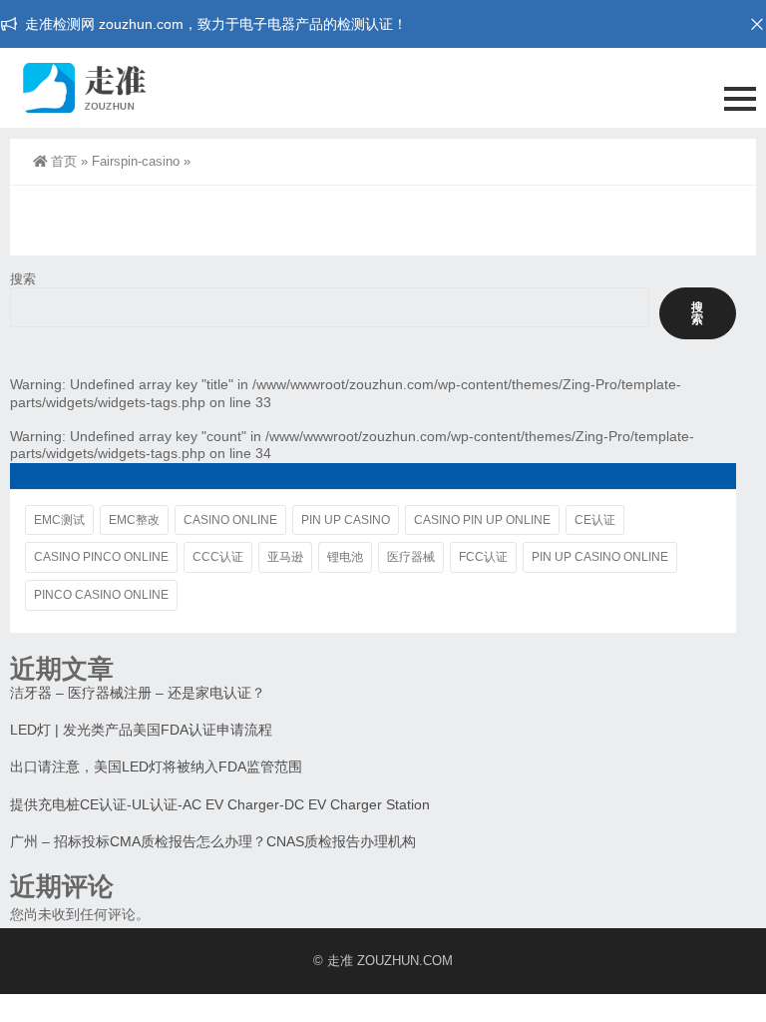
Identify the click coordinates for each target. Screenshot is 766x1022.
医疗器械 (411, 557)
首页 (64, 161)
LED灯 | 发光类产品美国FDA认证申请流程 (141, 730)
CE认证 (594, 520)
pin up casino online (600, 557)
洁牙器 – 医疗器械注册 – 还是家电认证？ (137, 693)
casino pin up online (482, 520)
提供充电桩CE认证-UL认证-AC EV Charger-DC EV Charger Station (220, 804)
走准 (340, 960)
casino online (230, 520)
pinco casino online (101, 595)
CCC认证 (217, 557)
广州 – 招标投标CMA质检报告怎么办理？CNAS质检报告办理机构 (213, 841)
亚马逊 (285, 557)
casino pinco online (101, 557)
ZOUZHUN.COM (405, 960)
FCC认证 (483, 557)
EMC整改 (134, 520)
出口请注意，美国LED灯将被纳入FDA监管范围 (156, 766)
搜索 (23, 278)
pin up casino (345, 520)
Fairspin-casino (136, 161)
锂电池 (345, 557)
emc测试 (59, 520)
